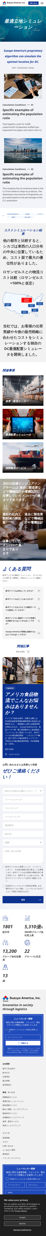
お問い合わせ (33, 3)
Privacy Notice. (21, 1211)
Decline (22, 1223)
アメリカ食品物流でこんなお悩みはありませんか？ (21, 703)
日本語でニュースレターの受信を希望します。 (23, 1031)
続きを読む (9, 749)
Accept (22, 1217)
